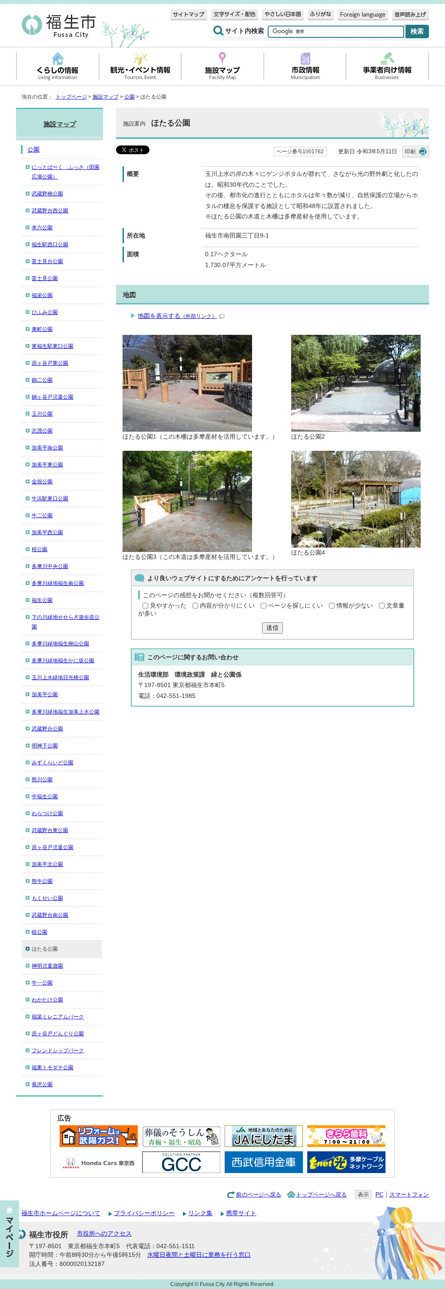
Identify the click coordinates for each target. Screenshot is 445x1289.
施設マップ (106, 97)
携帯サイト (241, 1213)
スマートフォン (409, 1194)
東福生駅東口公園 (52, 346)
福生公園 (42, 600)
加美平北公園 (47, 864)
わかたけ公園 (47, 1000)
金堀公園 (42, 482)
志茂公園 (42, 431)
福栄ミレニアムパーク (58, 1017)
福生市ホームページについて (60, 1213)
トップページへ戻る (321, 1194)
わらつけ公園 (47, 813)
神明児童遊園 (47, 966)
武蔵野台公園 (47, 729)
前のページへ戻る (258, 1194)
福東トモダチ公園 (52, 1067)
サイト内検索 (244, 30)
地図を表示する (177, 316)
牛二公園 (42, 515)
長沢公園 (42, 1084)
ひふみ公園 (45, 312)
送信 (272, 628)
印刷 (410, 152)
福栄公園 (42, 295)
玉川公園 (42, 414)
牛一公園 (42, 983)
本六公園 (42, 228)
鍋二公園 (42, 380)
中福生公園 (45, 796)
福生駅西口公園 (50, 244)
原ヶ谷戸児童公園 (52, 847)
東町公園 (42, 329)
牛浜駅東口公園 (50, 499)
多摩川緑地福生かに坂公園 (63, 661)
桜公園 (39, 549)
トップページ (71, 97)
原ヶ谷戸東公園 (50, 363)
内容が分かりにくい (227, 605)
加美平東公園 (47, 465)
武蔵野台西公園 (50, 211)
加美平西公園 (47, 532)
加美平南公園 (47, 448)
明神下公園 (45, 746)
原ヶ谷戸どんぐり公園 (58, 1034)
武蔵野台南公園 (50, 915)
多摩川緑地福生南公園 (58, 583)
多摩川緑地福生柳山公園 (60, 644)
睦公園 (39, 932)
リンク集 (200, 1213)
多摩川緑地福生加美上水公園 (66, 712)
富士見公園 (45, 278)
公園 (129, 97)
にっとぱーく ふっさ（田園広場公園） (66, 172)
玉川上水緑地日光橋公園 (60, 677)
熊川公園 (42, 780)
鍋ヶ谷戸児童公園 (52, 397)
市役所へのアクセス (104, 1233)
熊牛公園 (42, 881)
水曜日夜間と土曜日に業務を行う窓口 (199, 1255)
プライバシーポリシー (144, 1213)
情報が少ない (354, 605)
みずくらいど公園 (52, 763)
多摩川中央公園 (50, 566)
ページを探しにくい (295, 605)
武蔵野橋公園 (47, 194)
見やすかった (168, 605)
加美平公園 (45, 694)
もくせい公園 (47, 898)
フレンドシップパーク (58, 1051)
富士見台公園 (47, 261)
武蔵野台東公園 (50, 830)
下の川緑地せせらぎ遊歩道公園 (66, 622)
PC (379, 1194)
